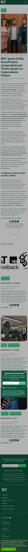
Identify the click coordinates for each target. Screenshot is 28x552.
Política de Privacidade (17, 544)
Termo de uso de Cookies (7, 545)
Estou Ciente (9, 549)
